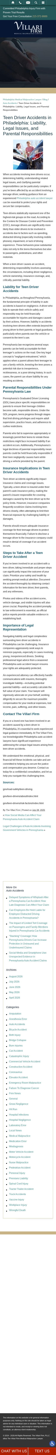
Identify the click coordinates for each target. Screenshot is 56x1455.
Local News (15, 1130)
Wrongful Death (17, 1210)
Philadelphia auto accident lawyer (35, 198)
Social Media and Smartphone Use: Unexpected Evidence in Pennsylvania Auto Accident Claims (28, 956)
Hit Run (13, 1109)
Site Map (17, 1400)
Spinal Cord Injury (18, 1183)
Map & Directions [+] (24, 1385)
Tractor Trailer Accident (21, 1189)
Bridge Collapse (17, 1040)
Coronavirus (15, 1072)
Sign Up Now (28, 864)
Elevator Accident (18, 1077)
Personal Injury (17, 1173)
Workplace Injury (18, 1205)
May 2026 (14, 992)
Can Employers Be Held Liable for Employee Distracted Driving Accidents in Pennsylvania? (27, 914)
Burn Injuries (16, 1045)
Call (20, 2)
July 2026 (14, 981)
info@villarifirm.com (24, 1377)
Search (35, 2)
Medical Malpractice (19, 1136)
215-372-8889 (39, 16)
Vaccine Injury (16, 1199)
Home (13, 2)
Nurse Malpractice (18, 1162)
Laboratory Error (17, 1125)
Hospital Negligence (20, 1120)
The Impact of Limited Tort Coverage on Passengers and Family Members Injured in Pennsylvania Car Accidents (29, 927)
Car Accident (16, 1051)
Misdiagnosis (16, 1146)
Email (28, 2)
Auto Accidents (10, 103)
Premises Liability (18, 1178)
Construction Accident (20, 1067)
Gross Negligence (18, 1104)
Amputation (15, 1013)
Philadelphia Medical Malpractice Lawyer (22, 99)
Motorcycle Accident (19, 1157)
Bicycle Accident (18, 1029)
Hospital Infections (19, 1114)
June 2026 (14, 987)
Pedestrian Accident (19, 1167)
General (13, 1098)
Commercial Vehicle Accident (24, 1061)
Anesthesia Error (18, 1019)
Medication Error (18, 1141)
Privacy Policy (20, 1404)
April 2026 (14, 997)
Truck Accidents (17, 1194)
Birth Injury (14, 1035)
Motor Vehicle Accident (21, 1152)
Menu (43, 2)
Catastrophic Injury (19, 1056)
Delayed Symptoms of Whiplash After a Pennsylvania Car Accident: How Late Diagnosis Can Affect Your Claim (29, 901)
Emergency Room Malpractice (25, 1082)
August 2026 (16, 976)
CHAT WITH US (14, 1451)
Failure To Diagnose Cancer (24, 1088)
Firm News (15, 1093)
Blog (45, 99)
